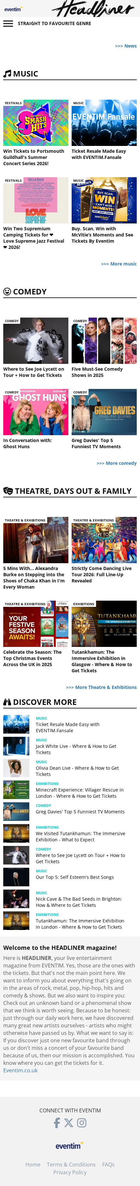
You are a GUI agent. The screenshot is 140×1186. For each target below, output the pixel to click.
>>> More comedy (117, 463)
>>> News (126, 46)
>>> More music (119, 264)
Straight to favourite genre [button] (54, 23)
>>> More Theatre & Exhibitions (101, 687)
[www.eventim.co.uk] (70, 1144)
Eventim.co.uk (20, 1070)
